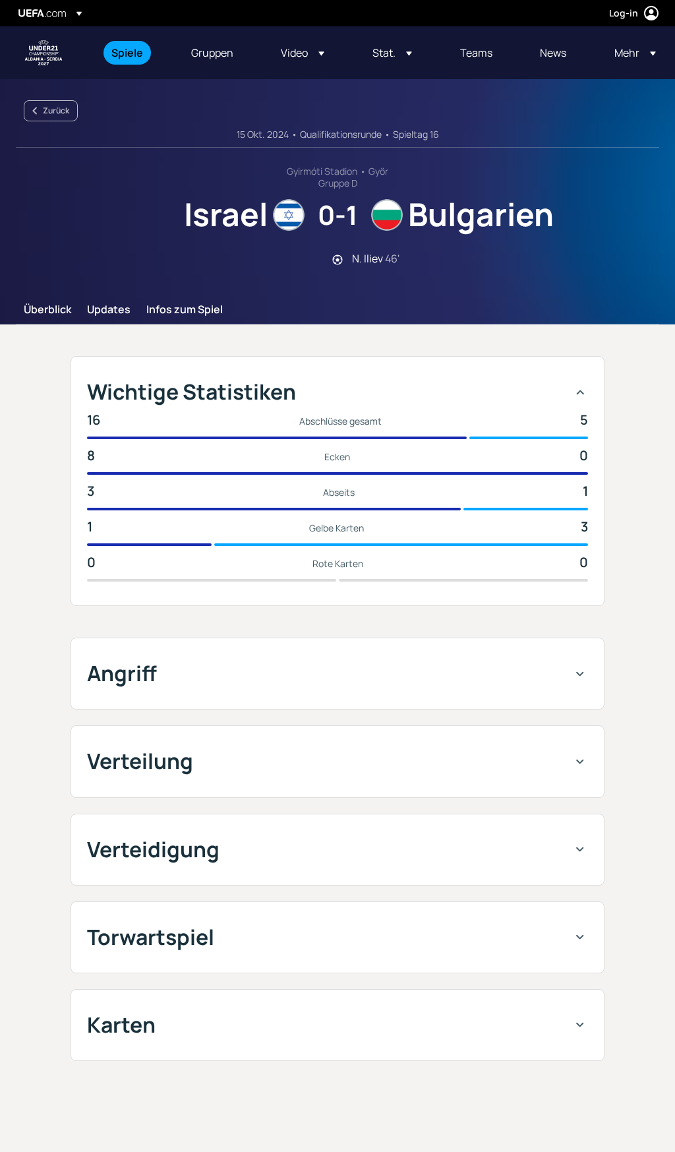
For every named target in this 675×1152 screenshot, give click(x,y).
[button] (302, 52)
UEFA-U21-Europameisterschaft (43, 52)
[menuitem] (135, 52)
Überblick (47, 310)
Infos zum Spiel (184, 310)
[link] (127, 52)
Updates (109, 310)
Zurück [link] (56, 110)
